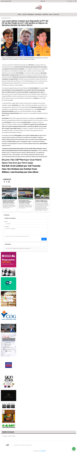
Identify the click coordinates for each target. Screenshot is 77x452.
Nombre (6, 221)
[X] (71, 1)
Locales (24, 14)
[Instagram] (75, 1)
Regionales (31, 14)
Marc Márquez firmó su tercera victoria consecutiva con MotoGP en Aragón (25, 202)
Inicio (19, 14)
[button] (67, 1)
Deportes (45, 14)
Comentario (7, 226)
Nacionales (38, 14)
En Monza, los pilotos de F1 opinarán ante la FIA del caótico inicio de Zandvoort (9, 202)
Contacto (56, 14)
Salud (50, 14)
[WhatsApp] (69, 1)
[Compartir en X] (7, 182)
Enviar (44, 239)
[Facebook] (73, 1)
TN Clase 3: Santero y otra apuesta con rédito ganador (41, 201)
